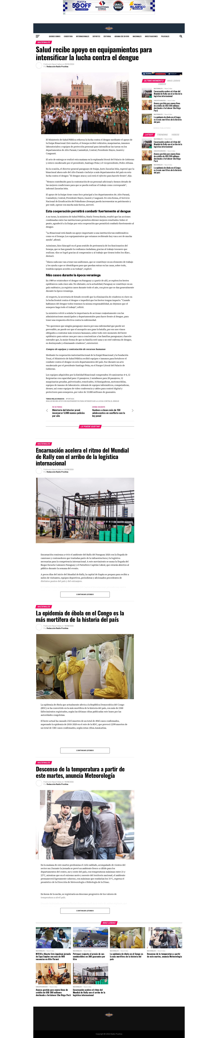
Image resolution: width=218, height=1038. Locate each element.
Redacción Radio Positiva (57, 67)
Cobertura (68, 36)
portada (70, 399)
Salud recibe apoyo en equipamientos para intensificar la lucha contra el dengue (83, 401)
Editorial (107, 36)
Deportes (96, 36)
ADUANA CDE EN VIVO (122, 36)
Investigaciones (151, 36)
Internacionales (82, 36)
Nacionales (137, 36)
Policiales (165, 36)
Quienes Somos (54, 36)
